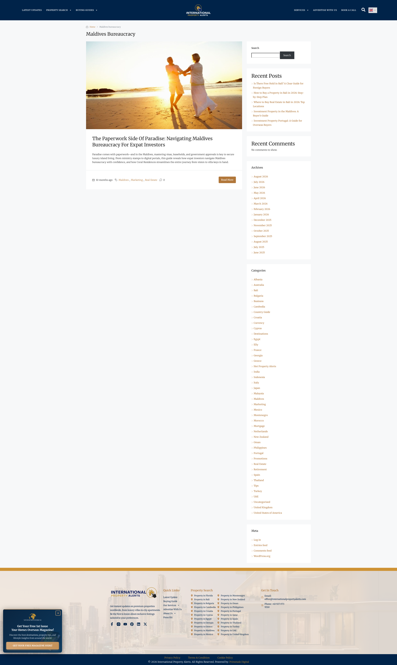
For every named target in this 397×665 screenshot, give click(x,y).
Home (92, 27)
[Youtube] (125, 624)
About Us (168, 613)
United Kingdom (263, 507)
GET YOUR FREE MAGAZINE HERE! (32, 645)
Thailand (259, 480)
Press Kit (167, 617)
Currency (259, 322)
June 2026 (259, 187)
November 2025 (263, 225)
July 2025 (259, 247)
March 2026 (261, 203)
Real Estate (151, 179)
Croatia (258, 317)
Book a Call (348, 10)
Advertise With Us (325, 10)
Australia (259, 284)
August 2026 (261, 176)
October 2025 (261, 230)
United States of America (268, 512)
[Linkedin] (138, 624)
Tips (256, 485)
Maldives (124, 179)
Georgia (258, 355)
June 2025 (259, 252)
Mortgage (259, 426)
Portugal (258, 453)
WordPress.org (262, 556)
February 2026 (262, 209)
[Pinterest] (132, 624)
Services (299, 10)
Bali (256, 290)
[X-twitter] (145, 624)
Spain (257, 474)
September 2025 (263, 236)
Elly (256, 344)
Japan (257, 388)
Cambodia (259, 306)
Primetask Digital (239, 661)
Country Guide (262, 312)
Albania (258, 279)
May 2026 (259, 192)
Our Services (169, 605)
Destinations (261, 333)
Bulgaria (258, 295)
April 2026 (260, 198)
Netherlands (261, 431)
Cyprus (258, 328)
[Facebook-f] (112, 624)
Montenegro (261, 415)
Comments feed (263, 550)
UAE (256, 496)
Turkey (258, 491)
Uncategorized (262, 501)
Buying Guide (170, 601)
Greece (257, 360)
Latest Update (170, 597)
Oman (257, 442)
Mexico (258, 409)
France (257, 350)
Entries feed (260, 545)
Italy (256, 382)
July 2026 (259, 181)
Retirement (260, 469)
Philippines (260, 447)
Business (258, 301)
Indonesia (259, 377)
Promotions (260, 458)
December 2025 (262, 219)
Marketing (137, 179)
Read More (227, 179)
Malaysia (259, 393)
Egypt (257, 339)
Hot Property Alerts (265, 366)
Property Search (57, 10)
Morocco (259, 420)
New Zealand (261, 436)
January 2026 (261, 214)
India (257, 371)
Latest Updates (32, 10)
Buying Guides (85, 10)
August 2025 (261, 241)
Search (255, 48)
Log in (257, 539)
